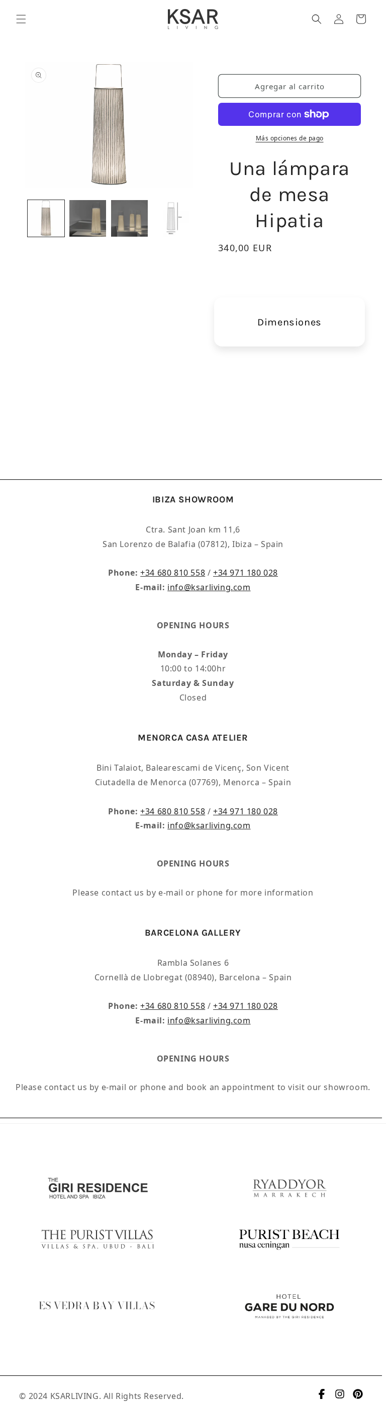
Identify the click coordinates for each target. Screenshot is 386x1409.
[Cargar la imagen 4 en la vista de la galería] (171, 218)
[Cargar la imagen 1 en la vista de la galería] (46, 218)
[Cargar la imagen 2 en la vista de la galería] (87, 218)
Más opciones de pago (290, 138)
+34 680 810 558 (172, 572)
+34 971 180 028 (245, 572)
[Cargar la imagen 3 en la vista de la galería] (129, 218)
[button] (21, 19)
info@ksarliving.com (208, 587)
